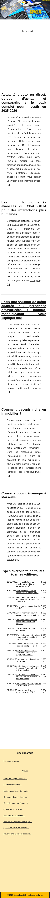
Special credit (27, 31)
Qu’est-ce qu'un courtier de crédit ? (28, 607)
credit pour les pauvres (28, 388)
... (8, 185)
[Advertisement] (25, 60)
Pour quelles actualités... (14, 815)
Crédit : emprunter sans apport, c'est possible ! (27, 645)
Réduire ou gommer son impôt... (17, 822)
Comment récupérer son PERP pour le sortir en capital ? (26, 622)
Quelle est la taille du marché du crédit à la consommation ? (25, 584)
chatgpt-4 (35, 280)
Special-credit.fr (20, 895)
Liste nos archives (11, 761)
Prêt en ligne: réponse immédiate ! (25, 629)
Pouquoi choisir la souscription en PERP (25, 691)
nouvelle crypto (32, 181)
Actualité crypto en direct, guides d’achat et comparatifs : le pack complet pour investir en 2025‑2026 (23, 102)
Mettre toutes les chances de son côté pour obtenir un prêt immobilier (28, 668)
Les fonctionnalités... (12, 785)
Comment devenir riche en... (15, 797)
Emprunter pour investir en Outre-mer (27, 660)
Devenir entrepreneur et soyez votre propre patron (27, 614)
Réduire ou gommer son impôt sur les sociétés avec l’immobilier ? (28, 599)
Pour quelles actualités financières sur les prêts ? (27, 592)
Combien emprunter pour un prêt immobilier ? (28, 685)
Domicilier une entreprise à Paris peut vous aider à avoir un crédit (29, 637)
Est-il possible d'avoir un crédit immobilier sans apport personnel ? (26, 652)
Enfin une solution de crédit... (16, 791)
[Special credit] (25, 9)
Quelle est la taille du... (13, 809)
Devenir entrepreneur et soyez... (17, 834)
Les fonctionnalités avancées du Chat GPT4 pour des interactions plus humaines (23, 208)
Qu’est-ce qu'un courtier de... (16, 828)
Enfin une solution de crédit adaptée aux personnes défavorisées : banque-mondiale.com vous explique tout (23, 310)
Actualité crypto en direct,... (15, 779)
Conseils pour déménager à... (16, 803)
